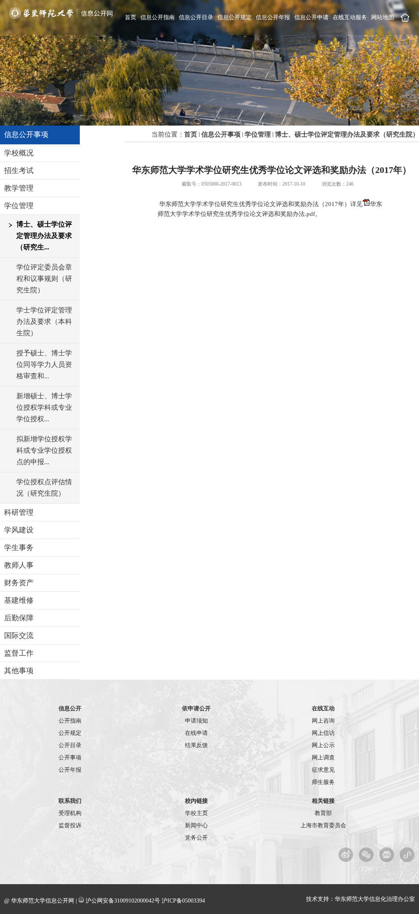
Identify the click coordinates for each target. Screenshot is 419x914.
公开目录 (70, 745)
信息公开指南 (157, 17)
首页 (130, 17)
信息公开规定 (234, 17)
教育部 (323, 813)
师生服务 (323, 782)
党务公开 (196, 838)
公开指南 (70, 721)
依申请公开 (196, 708)
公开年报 (70, 770)
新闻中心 (196, 825)
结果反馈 (196, 745)
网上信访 (323, 733)
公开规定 (70, 733)
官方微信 (366, 854)
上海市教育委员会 (323, 825)
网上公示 (323, 745)
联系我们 (70, 801)
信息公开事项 (221, 134)
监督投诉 (70, 825)
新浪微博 (346, 854)
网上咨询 (323, 721)
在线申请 (196, 733)
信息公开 (70, 708)
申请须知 (196, 721)
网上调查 (323, 758)
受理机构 (70, 813)
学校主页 (405, 17)
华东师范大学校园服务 (407, 854)
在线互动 (323, 708)
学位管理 (258, 134)
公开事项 (70, 758)
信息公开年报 (273, 17)
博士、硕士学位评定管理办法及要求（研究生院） (347, 134)
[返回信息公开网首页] (61, 17)
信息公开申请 (311, 17)
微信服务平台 (386, 854)
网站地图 (382, 17)
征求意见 (323, 770)
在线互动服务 (350, 17)
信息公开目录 (196, 17)
